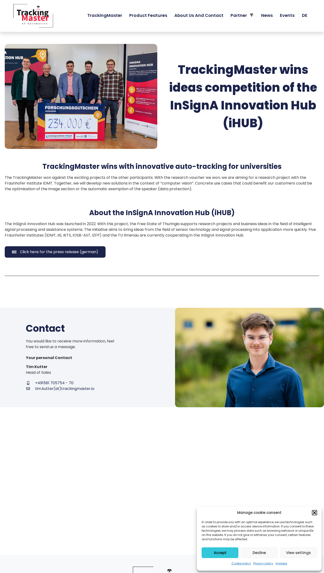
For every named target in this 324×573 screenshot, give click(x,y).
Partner (239, 15)
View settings (298, 552)
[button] (314, 512)
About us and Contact (198, 15)
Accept (220, 552)
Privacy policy (263, 563)
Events (287, 15)
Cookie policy (241, 563)
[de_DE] (304, 15)
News (267, 15)
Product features (148, 15)
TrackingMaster (104, 15)
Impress (281, 563)
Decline (259, 552)
